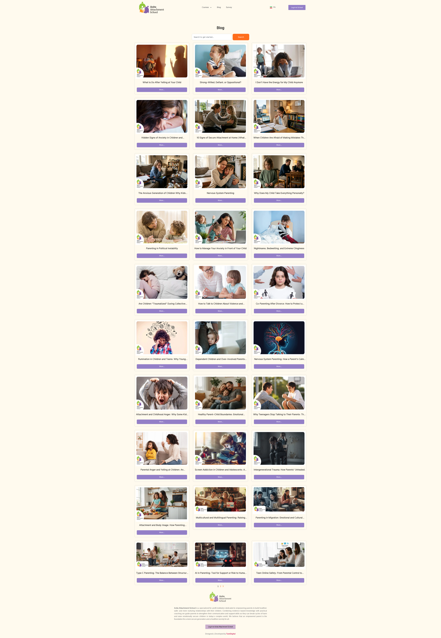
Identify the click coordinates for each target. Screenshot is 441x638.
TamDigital (230, 634)
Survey (229, 7)
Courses (205, 7)
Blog (219, 7)
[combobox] (212, 37)
